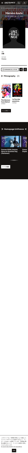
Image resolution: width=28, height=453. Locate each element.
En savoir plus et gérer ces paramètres (11, 446)
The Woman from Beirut (5, 101)
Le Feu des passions (16, 100)
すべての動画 (5, 166)
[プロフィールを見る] (24, 3)
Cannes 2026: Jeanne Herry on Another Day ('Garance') (9, 151)
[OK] (14, 450)
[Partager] (21, 69)
